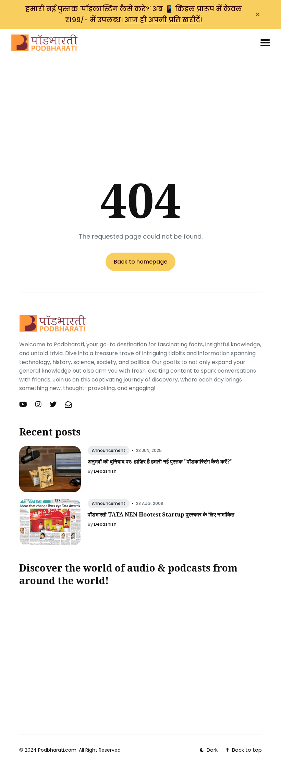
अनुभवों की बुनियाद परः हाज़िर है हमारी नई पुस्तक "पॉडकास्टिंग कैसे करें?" (160, 461)
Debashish (105, 471)
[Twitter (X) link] (53, 404)
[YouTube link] (23, 404)
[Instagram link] (38, 404)
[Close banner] (258, 14)
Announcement (108, 450)
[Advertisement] (140, 102)
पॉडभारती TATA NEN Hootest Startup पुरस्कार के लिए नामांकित (161, 514)
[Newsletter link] (68, 404)
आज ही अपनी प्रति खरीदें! (163, 20)
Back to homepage (140, 262)
